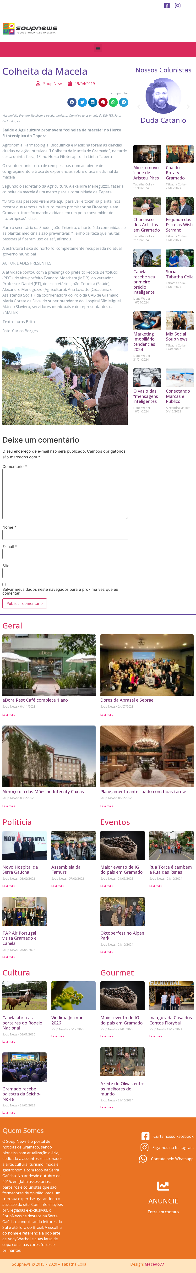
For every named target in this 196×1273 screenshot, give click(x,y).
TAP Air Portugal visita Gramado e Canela (19, 938)
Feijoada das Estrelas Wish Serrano (179, 225)
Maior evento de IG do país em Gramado (121, 869)
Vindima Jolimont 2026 (68, 1020)
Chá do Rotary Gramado (175, 173)
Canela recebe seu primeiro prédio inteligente (144, 282)
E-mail (9, 546)
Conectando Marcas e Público (178, 396)
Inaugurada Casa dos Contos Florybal (170, 1020)
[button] (98, 48)
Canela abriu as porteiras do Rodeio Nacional (22, 1023)
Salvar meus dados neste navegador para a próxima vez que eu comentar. (60, 591)
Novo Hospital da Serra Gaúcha (20, 869)
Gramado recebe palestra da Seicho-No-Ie (21, 1094)
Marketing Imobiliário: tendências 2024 (144, 341)
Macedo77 (154, 1264)
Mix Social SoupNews (177, 336)
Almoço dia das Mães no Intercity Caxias (43, 791)
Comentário (14, 466)
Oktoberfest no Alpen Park (122, 935)
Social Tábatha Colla (180, 274)
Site (5, 566)
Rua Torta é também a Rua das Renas (170, 869)
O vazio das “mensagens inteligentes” (145, 396)
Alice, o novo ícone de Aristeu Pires (146, 173)
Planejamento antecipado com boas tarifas (143, 791)
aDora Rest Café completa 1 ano (35, 700)
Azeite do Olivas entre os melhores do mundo (122, 1089)
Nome (9, 527)
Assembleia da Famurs (66, 869)
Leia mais (8, 715)
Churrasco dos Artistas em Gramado (146, 225)
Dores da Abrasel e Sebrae (126, 700)
